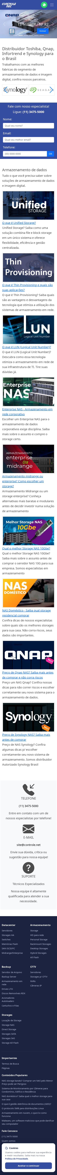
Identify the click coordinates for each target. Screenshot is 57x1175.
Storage (34, 930)
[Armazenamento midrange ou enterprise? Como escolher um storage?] (28, 458)
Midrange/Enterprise (12, 952)
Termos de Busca (10, 1063)
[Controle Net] (9, 5)
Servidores (7, 930)
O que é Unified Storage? (19, 223)
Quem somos (8, 1140)
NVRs (33, 981)
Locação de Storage (11, 1020)
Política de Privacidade (16, 1158)
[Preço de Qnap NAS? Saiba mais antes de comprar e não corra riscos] (28, 655)
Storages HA (8, 935)
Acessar (42, 31)
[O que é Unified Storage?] (28, 205)
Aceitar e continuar (28, 1165)
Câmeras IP (36, 985)
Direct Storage (9, 1029)
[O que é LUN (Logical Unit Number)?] (28, 329)
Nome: (7, 119)
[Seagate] (42, 90)
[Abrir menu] (52, 4)
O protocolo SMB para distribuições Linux (23, 1108)
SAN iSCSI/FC (8, 948)
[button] (51, 90)
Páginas (6, 1068)
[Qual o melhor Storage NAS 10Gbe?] (28, 531)
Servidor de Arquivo (12, 972)
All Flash (34, 957)
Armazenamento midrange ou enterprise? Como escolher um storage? (23, 481)
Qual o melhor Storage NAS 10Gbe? (26, 548)
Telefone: (9, 147)
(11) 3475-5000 (33, 112)
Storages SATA (9, 1033)
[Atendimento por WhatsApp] (44, 5)
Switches (6, 939)
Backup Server (9, 976)
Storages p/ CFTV (38, 976)
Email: (7, 133)
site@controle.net (28, 845)
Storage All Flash (10, 1042)
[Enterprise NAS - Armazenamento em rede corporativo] (28, 391)
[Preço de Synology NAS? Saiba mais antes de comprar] (28, 717)
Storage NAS (8, 1024)
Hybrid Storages (38, 952)
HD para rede (37, 935)
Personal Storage (38, 939)
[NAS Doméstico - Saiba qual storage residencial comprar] (28, 593)
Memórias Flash (10, 943)
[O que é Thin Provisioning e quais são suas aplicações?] (28, 267)
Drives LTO (7, 988)
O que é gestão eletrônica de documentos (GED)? (26, 1103)
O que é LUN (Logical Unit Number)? (26, 347)
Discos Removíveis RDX (13, 993)
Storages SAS (8, 1038)
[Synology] (15, 90)
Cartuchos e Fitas (10, 1005)
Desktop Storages (39, 948)
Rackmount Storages (40, 943)
